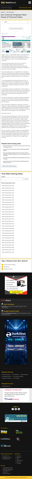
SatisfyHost (6, 266)
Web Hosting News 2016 (8, 209)
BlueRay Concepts (8, 269)
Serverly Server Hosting (9, 264)
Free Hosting (16, 378)
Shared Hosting (6, 374)
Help (18, 458)
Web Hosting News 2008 (8, 228)
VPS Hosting (15, 374)
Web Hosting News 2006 (8, 233)
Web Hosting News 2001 (8, 245)
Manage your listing (7, 457)
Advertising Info (6, 458)
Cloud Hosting (24, 374)
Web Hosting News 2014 (8, 214)
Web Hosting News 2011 (8, 221)
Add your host (6, 456)
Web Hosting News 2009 (8, 226)
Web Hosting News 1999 (8, 249)
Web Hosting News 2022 (8, 195)
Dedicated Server (7, 376)
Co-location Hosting (18, 376)
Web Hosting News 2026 (8, 185)
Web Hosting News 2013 (8, 216)
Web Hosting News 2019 (8, 202)
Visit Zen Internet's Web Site (16, 28)
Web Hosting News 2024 (8, 190)
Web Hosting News (10, 12)
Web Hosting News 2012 (8, 219)
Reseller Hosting (7, 378)
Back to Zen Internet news (9, 166)
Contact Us (19, 456)
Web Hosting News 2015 (8, 211)
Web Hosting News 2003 (8, 240)
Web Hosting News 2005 (8, 235)
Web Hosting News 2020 (8, 200)
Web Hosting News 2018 (8, 204)
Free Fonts (5, 472)
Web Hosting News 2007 (8, 230)
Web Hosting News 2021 (8, 197)
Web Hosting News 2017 (8, 207)
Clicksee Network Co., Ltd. (15, 477)
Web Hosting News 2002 (8, 242)
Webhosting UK (6, 386)
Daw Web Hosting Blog (8, 469)
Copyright (19, 463)
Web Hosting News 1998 (8, 252)
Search (26, 178)
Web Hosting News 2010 (8, 223)
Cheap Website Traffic (7, 467)
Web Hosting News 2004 (8, 238)
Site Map (18, 457)
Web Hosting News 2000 (8, 247)
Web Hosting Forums (24, 7)
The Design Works (7, 470)
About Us (19, 461)
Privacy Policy (20, 460)
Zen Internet (24, 54)
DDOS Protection (6, 473)
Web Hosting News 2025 (8, 188)
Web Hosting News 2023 (8, 192)
